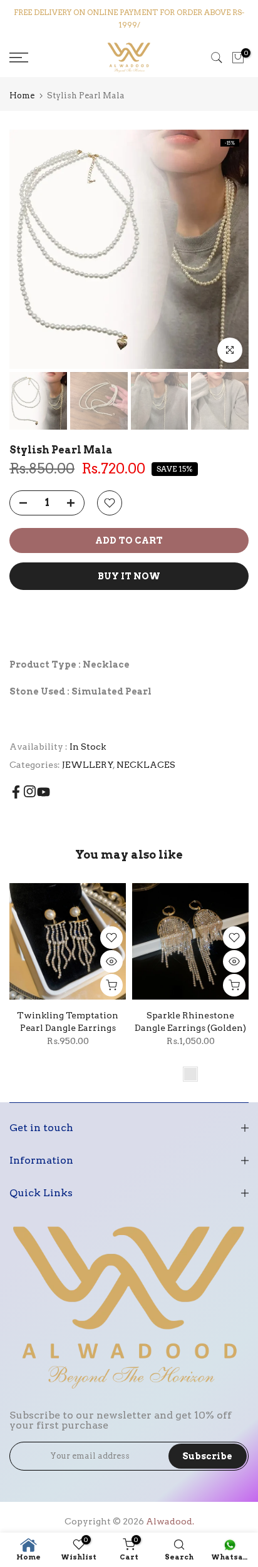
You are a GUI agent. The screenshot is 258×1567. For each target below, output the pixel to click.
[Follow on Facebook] (16, 792)
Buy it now (129, 576)
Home (21, 95)
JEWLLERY (87, 765)
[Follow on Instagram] (30, 791)
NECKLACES (145, 765)
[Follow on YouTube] (43, 792)
